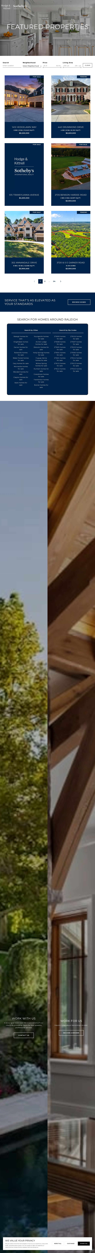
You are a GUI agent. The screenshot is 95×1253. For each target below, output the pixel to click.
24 (54, 281)
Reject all (57, 1243)
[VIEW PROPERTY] (24, 101)
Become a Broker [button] (71, 1033)
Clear (87, 65)
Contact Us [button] (23, 1035)
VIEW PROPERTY (24, 103)
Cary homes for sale (21, 363)
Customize (70, 1243)
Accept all (83, 1243)
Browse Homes (79, 302)
